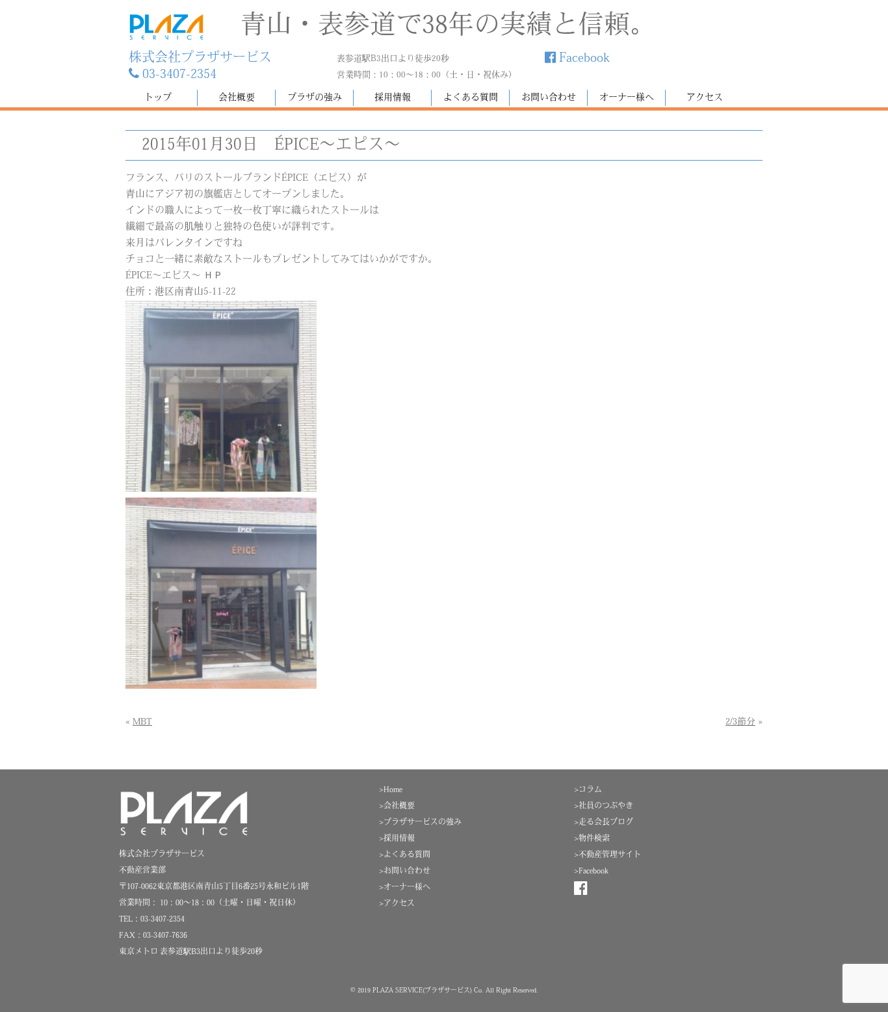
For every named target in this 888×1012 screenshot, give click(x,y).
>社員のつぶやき (603, 806)
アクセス (704, 98)
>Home (390, 790)
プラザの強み (314, 98)
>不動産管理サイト (607, 855)
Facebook (583, 58)
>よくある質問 (404, 855)
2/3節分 (740, 722)
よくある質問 (470, 98)
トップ (158, 98)
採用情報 (392, 98)
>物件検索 (592, 839)
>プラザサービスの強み (420, 823)
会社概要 (236, 98)
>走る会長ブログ (603, 823)
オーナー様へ (626, 98)
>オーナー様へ (404, 888)
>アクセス (397, 904)
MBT (142, 722)
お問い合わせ (548, 98)
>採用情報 (397, 839)
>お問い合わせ (404, 871)
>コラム (588, 790)
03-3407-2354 (177, 74)
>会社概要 (397, 806)
